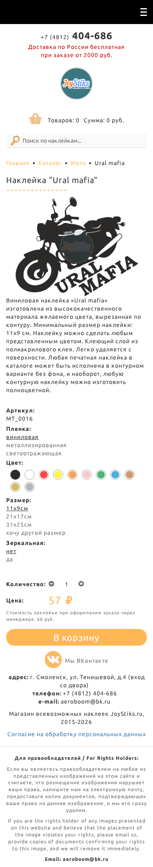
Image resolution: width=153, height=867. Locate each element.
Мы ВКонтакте (87, 660)
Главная (18, 163)
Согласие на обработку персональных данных (76, 734)
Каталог (50, 163)
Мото (78, 163)
